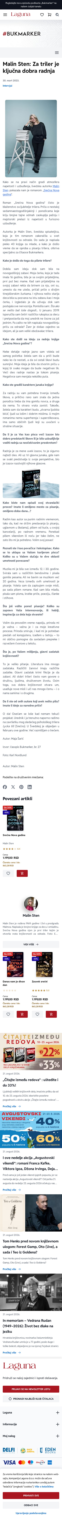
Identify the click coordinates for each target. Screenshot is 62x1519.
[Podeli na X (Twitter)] (13, 787)
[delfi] (9, 1450)
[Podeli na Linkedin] (30, 787)
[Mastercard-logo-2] (21, 1462)
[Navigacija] (31, 52)
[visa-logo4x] (9, 1462)
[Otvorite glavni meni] (5, 14)
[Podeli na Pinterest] (21, 787)
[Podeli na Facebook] (5, 787)
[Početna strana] (21, 14)
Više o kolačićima (44, 1486)
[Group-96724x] (40, 1462)
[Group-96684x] (47, 1450)
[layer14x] (50, 1462)
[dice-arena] (27, 1450)
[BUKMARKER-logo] (22, 34)
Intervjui (7, 85)
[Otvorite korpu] (50, 15)
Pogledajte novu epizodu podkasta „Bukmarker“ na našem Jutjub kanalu (31, 5)
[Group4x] (30, 1462)
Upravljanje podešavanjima (31, 1513)
